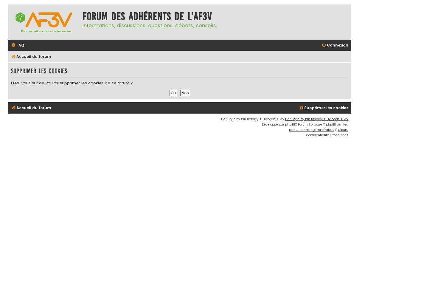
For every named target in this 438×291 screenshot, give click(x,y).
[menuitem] (17, 45)
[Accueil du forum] (44, 22)
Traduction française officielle (311, 130)
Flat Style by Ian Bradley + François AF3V (316, 119)
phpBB (290, 124)
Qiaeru (343, 130)
